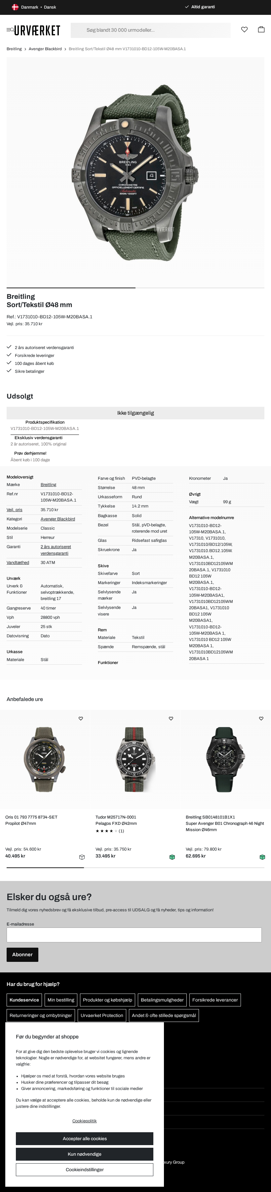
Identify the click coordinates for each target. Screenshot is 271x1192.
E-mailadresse (20, 924)
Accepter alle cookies (85, 1138)
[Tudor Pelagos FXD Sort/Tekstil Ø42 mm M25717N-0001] (135, 759)
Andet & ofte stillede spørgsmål (164, 1015)
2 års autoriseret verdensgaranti (44, 347)
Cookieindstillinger (85, 1169)
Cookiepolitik (84, 1121)
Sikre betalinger (29, 371)
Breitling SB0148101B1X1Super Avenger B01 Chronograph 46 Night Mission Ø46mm (225, 823)
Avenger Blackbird (45, 49)
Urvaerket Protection (102, 1015)
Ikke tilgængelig (135, 413)
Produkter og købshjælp (107, 1000)
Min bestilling (61, 1000)
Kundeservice (24, 1000)
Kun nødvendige (84, 1154)
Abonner (22, 954)
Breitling (14, 49)
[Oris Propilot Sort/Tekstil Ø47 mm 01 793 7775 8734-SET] (45, 759)
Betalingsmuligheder (162, 1000)
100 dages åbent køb (34, 363)
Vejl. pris (14, 510)
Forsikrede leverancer (215, 1000)
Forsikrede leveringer (34, 355)
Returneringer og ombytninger (41, 1015)
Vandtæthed (18, 562)
